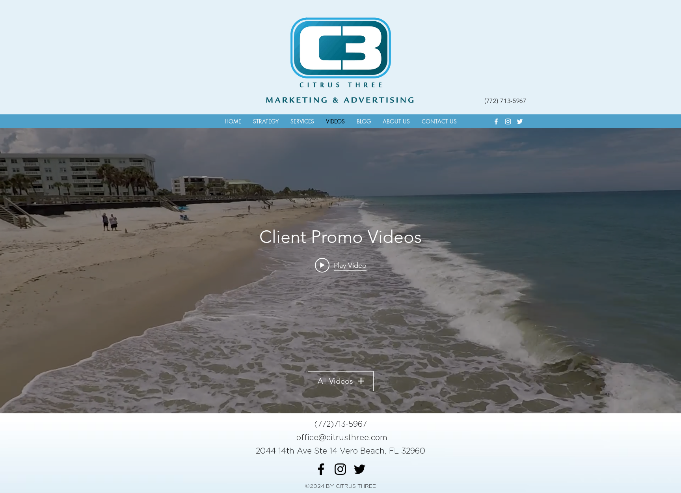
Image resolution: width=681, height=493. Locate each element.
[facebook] (496, 121)
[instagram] (508, 121)
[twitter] (520, 121)
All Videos (335, 381)
